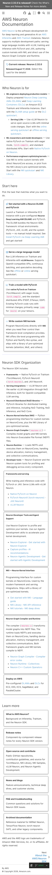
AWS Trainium (24, 38)
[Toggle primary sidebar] (3, 13)
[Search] (43, 13)
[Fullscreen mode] (34, 13)
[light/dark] (39, 13)
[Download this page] (29, 13)
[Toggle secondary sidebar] (48, 13)
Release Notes (22, 6)
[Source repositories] (24, 13)
